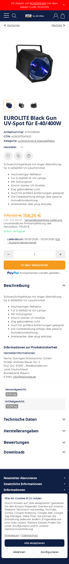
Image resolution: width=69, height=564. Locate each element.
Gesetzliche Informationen (23, 483)
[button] (9, 105)
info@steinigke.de (24, 376)
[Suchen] (14, 15)
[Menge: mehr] (60, 254)
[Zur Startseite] (34, 16)
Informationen (14, 489)
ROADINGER (38, 3)
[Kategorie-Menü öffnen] (6, 15)
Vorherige (13, 25)
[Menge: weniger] (8, 254)
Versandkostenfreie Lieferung (43, 220)
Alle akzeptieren (34, 543)
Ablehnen (19, 552)
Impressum (12, 535)
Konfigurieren (50, 552)
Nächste (57, 25)
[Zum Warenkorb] (62, 16)
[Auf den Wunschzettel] (8, 156)
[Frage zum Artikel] (28, 156)
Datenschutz (30, 535)
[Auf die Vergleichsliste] (18, 156)
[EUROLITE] (22, 147)
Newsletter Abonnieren (20, 478)
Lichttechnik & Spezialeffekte (36, 141)
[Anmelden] (56, 16)
